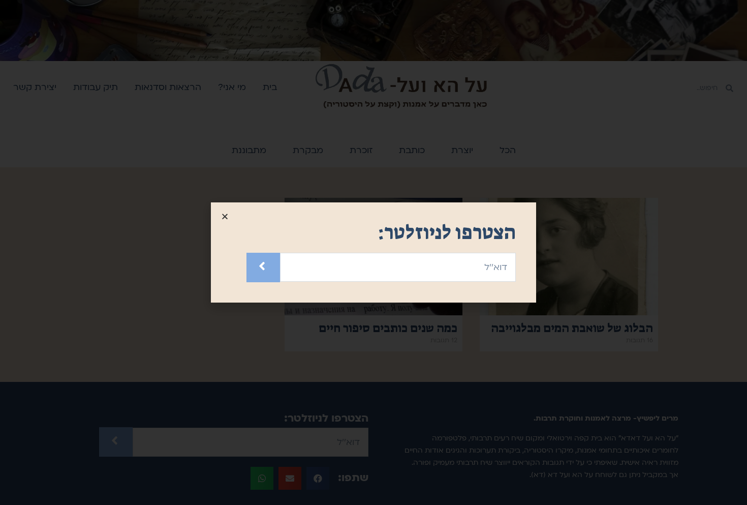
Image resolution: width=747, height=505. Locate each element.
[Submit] (263, 267)
